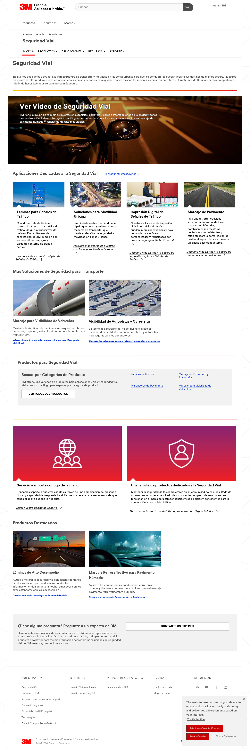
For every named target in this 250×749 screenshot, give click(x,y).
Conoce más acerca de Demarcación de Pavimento (117, 597)
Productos (28, 23)
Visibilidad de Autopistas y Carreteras (119, 322)
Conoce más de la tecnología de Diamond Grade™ (40, 596)
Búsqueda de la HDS (118, 687)
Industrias (49, 23)
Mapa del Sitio (162, 693)
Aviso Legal (42, 739)
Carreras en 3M (30, 693)
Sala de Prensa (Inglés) (82, 693)
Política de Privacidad (61, 739)
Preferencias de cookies (86, 739)
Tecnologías (28, 717)
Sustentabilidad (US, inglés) (36, 711)
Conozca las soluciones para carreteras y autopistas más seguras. (124, 341)
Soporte (115, 51)
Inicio (26, 51)
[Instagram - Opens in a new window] (226, 687)
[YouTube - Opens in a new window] (207, 687)
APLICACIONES (71, 51)
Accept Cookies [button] (198, 737)
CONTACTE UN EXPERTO (177, 626)
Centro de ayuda (163, 687)
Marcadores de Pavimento (147, 385)
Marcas (69, 23)
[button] (224, 736)
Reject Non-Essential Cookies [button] (205, 728)
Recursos (95, 51)
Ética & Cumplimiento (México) (38, 723)
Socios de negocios (32, 705)
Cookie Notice (196, 719)
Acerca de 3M (29, 687)
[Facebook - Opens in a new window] (216, 687)
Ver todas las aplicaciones (120, 174)
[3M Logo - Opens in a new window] (42, 7)
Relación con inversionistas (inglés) (40, 699)
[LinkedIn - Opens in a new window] (197, 687)
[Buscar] (188, 7)
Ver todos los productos (48, 394)
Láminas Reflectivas (143, 374)
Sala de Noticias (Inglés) (83, 687)
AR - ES (216, 6)
